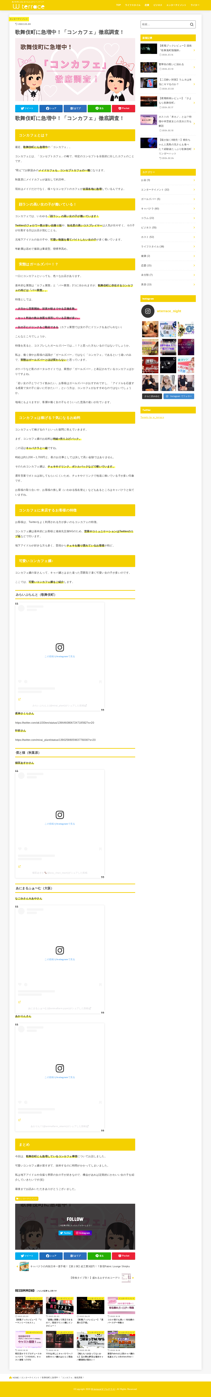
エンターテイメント (176, 5)
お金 (145, 180)
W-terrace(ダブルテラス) (103, 1389)
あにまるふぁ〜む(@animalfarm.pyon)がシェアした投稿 (58, 1008)
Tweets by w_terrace (152, 417)
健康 (145, 256)
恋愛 (147, 5)
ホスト (147, 237)
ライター (195, 5)
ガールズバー (150, 199)
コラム (147, 218)
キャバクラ (150, 208)
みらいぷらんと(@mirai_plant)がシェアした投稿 (58, 705)
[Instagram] (83, 1233)
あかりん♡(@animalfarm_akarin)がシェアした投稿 (58, 1126)
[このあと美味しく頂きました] (186, 383)
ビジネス (157, 5)
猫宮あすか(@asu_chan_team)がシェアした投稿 (59, 872)
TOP (118, 5)
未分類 (147, 275)
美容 (146, 284)
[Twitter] (66, 1233)
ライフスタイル (133, 5)
